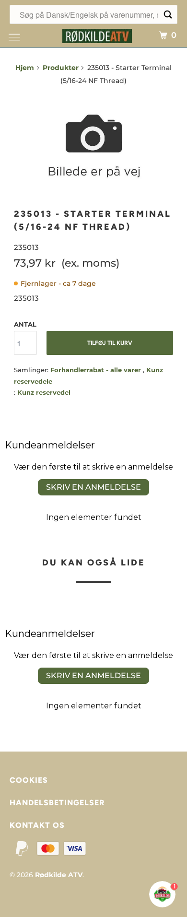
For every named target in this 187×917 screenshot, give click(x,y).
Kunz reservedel (43, 392)
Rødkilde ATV (58, 874)
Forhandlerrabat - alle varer (96, 370)
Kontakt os (37, 825)
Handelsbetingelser (57, 802)
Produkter (61, 67)
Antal (25, 324)
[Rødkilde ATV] (97, 34)
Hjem (24, 67)
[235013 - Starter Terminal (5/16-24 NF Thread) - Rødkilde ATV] (93, 147)
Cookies (29, 780)
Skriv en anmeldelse (93, 487)
